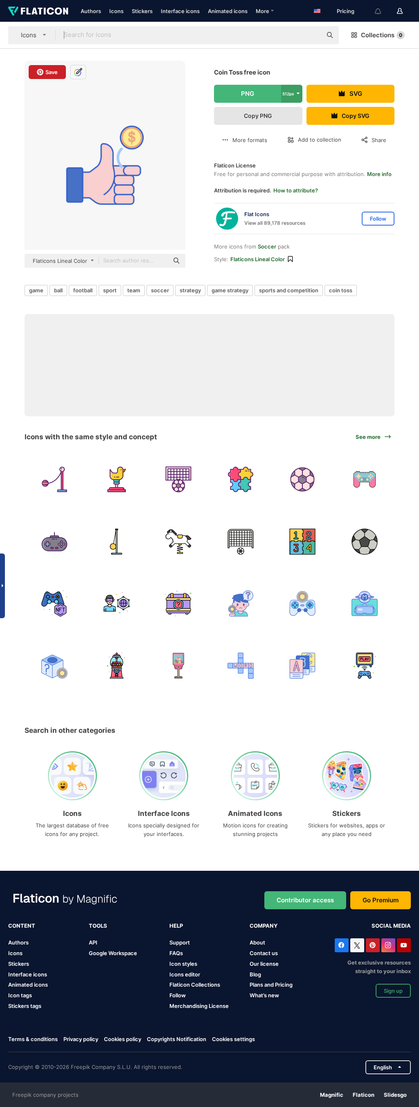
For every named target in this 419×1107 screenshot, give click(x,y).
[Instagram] (388, 945)
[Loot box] (178, 603)
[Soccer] (178, 479)
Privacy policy (80, 1039)
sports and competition (288, 290)
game (36, 290)
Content (21, 925)
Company (263, 925)
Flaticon (363, 1094)
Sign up (393, 990)
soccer (160, 290)
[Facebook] (342, 945)
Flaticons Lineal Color (257, 259)
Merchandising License (199, 1006)
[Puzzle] (240, 479)
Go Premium (381, 900)
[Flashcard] (302, 665)
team (133, 290)
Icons (116, 11)
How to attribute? (295, 190)
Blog (255, 974)
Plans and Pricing (271, 984)
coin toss (340, 290)
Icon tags (20, 995)
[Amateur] (240, 603)
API (93, 942)
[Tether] (54, 479)
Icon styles (183, 963)
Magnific (331, 1094)
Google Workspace (113, 953)
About (257, 942)
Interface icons (180, 11)
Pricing (345, 11)
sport (110, 290)
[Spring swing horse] (116, 479)
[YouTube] (404, 945)
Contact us (264, 953)
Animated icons (228, 11)
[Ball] (302, 479)
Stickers (142, 11)
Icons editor (184, 974)
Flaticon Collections (194, 984)
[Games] (240, 665)
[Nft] (54, 603)
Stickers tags (24, 1006)
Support (179, 942)
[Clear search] (312, 35)
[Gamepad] (364, 479)
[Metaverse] (116, 603)
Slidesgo (395, 1094)
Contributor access (305, 900)
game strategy (230, 290)
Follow (177, 995)
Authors (91, 11)
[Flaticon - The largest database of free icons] (38, 11)
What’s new (264, 995)
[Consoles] (364, 665)
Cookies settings (233, 1039)
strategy (190, 290)
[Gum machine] (116, 665)
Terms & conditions (33, 1039)
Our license (264, 963)
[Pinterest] (373, 945)
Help (176, 925)
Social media (391, 925)
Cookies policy (122, 1039)
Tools (98, 925)
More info (379, 174)
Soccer (267, 246)
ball (58, 290)
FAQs (176, 953)
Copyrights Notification (176, 1039)
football (82, 290)
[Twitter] (357, 945)
